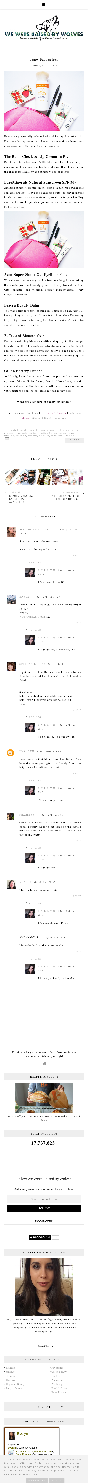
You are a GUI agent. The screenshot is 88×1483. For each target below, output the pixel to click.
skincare (44, 435)
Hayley (25, 596)
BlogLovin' (48, 413)
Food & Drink (59, 1388)
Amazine (60, 418)
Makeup (10, 1371)
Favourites (57, 1367)
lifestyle (9, 435)
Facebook (32, 413)
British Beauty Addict (37, 529)
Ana (23, 881)
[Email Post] (6, 438)
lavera (71, 432)
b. (37, 429)
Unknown (26, 751)
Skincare (11, 1375)
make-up (21, 435)
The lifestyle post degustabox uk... (66, 497)
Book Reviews (59, 1392)
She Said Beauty (42, 418)
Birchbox (48, 162)
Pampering (57, 1379)
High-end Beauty (15, 1384)
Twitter (61, 413)
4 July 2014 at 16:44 (52, 664)
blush (75, 429)
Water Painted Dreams (33, 616)
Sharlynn (27, 814)
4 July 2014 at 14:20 (47, 596)
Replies (35, 562)
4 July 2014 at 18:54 (52, 814)
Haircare (10, 1379)
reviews (32, 435)
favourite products (28, 432)
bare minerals (49, 429)
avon (31, 429)
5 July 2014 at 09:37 (54, 937)
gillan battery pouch (53, 432)
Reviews (10, 1367)
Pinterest (24, 418)
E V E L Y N (46, 570)
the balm (70, 435)
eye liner (9, 432)
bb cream (64, 429)
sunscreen (57, 435)
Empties (55, 1375)
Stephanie (27, 663)
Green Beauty (59, 1371)
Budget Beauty (14, 1388)
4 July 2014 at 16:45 (50, 751)
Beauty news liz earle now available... (21, 499)
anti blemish (19, 429)
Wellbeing (56, 1384)
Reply (77, 555)
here (21, 207)
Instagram (75, 413)
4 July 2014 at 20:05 (42, 882)
